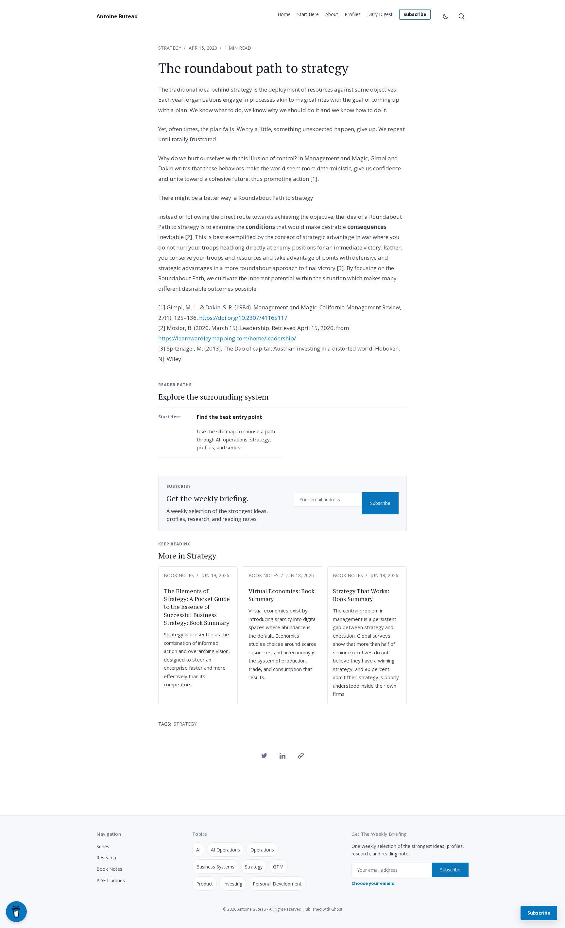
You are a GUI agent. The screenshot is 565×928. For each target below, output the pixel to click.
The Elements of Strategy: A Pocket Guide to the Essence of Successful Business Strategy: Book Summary (197, 607)
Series (102, 846)
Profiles (353, 14)
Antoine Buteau (117, 16)
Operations (262, 850)
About (331, 14)
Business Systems (215, 867)
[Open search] (461, 16)
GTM (278, 867)
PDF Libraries (110, 880)
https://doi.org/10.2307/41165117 (243, 317)
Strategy (169, 48)
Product (204, 884)
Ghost (336, 909)
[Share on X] (264, 755)
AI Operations (225, 850)
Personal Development (277, 884)
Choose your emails (372, 883)
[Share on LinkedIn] (282, 755)
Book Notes (179, 575)
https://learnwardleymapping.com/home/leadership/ (227, 338)
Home (284, 14)
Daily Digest (380, 14)
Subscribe (414, 14)
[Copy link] (301, 755)
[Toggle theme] (445, 16)
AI (198, 850)
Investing (232, 884)
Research (106, 857)
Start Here (308, 14)
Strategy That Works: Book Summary (361, 595)
